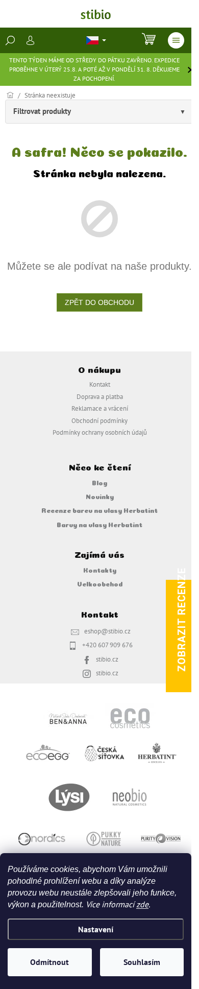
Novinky (100, 496)
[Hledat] (10, 40)
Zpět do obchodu (99, 302)
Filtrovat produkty (42, 111)
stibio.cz (107, 659)
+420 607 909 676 (107, 645)
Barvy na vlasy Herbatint (99, 524)
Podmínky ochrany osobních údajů (100, 432)
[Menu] (176, 40)
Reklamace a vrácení (99, 408)
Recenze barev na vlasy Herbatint (99, 509)
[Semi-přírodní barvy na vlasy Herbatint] (156, 752)
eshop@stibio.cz (107, 631)
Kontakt (99, 384)
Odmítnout (49, 962)
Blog (99, 482)
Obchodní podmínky (99, 420)
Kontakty (99, 569)
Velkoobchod (99, 583)
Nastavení (95, 929)
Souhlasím (141, 962)
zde (142, 904)
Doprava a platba (100, 396)
